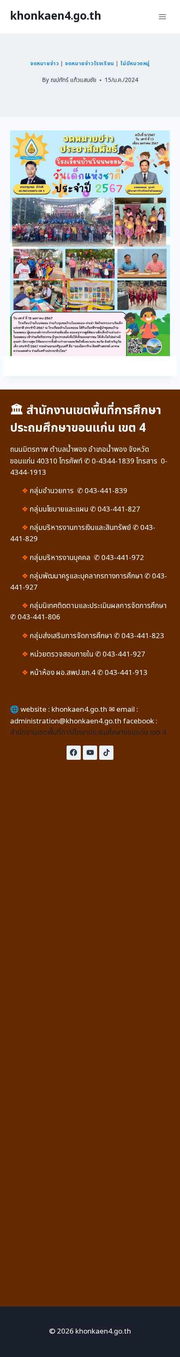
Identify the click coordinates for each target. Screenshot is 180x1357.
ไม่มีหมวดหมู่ (135, 63)
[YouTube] (90, 753)
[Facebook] (74, 753)
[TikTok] (106, 753)
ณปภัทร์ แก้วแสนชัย (73, 80)
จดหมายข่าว (44, 63)
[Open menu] (162, 16)
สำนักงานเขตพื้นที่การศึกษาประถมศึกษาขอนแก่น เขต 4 (88, 732)
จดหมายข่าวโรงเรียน (89, 63)
